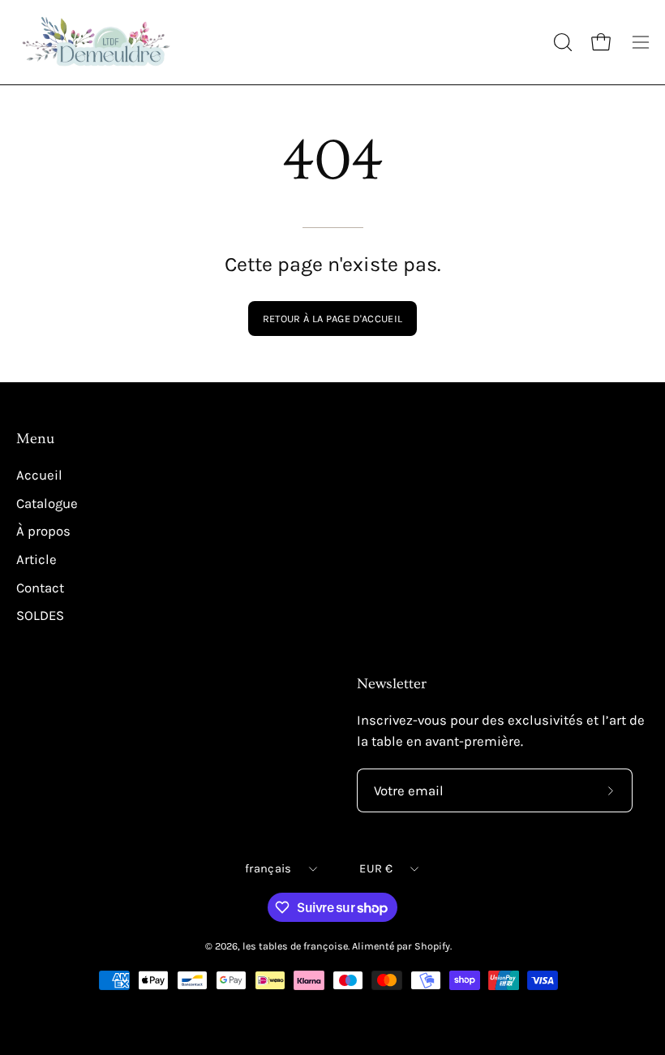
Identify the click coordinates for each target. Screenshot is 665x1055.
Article (36, 559)
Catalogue (47, 503)
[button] (561, 42)
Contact (40, 588)
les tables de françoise (295, 946)
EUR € (375, 869)
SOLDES (40, 615)
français (268, 869)
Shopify (432, 946)
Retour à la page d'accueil (332, 318)
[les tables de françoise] (97, 42)
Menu (35, 439)
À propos (43, 532)
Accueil (39, 475)
